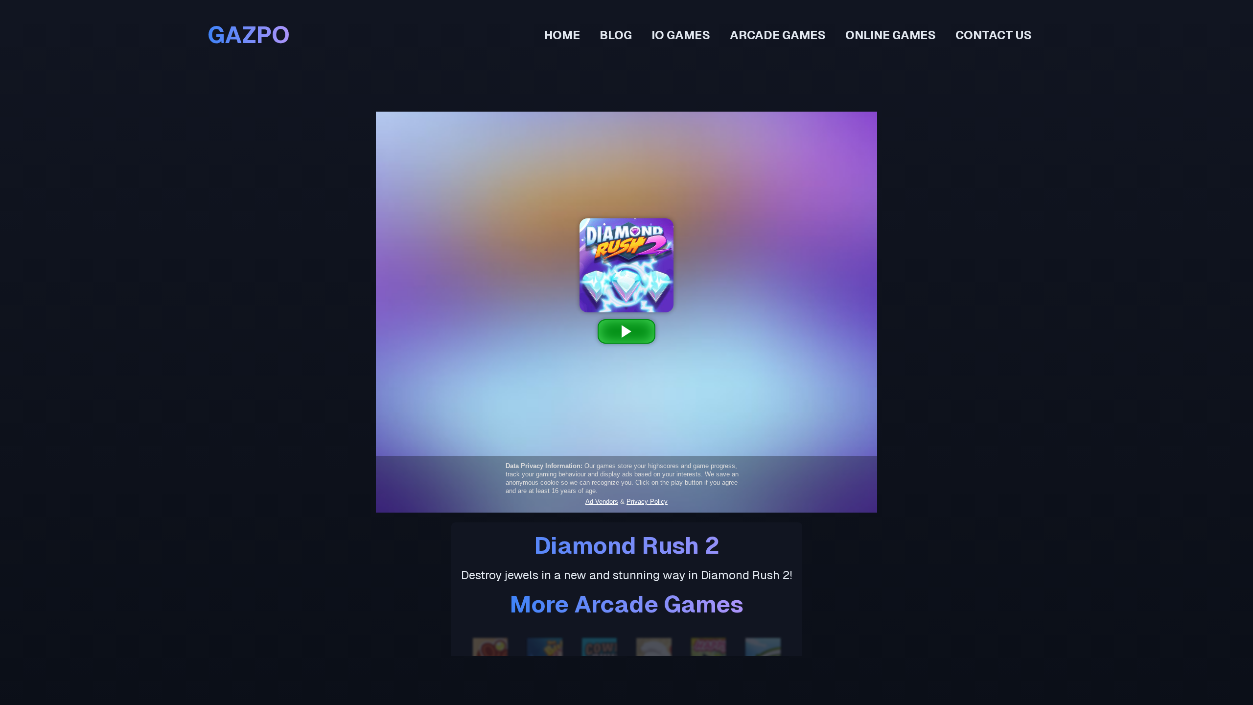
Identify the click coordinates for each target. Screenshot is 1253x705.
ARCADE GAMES (778, 35)
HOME (562, 35)
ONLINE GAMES (890, 35)
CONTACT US (993, 35)
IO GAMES (680, 35)
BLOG (616, 35)
